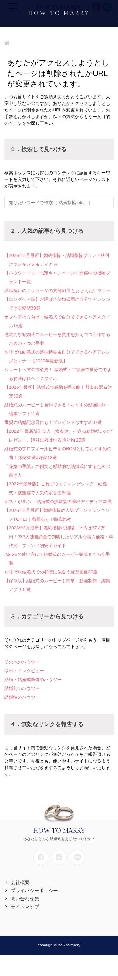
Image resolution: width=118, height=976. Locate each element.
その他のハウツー (22, 661)
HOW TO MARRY (59, 13)
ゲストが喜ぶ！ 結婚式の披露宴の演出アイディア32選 (58, 501)
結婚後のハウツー (22, 697)
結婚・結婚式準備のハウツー (33, 679)
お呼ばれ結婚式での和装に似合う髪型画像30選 (51, 571)
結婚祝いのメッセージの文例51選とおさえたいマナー (57, 290)
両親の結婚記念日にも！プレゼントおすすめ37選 (53, 422)
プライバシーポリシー (34, 890)
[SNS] (40, 857)
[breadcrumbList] (7, 43)
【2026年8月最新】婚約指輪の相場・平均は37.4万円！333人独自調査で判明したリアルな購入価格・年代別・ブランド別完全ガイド (58, 536)
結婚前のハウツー (22, 688)
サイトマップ (25, 906)
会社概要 (20, 882)
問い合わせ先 (25, 898)
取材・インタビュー (24, 670)
